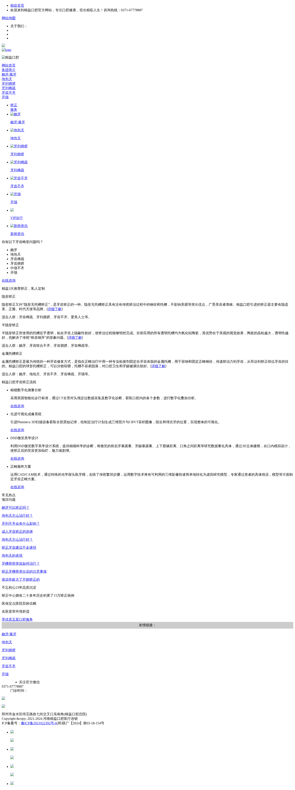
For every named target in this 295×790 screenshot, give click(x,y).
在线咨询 (9, 280)
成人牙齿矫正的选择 (17, 531)
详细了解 (55, 309)
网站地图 (9, 18)
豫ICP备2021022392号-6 (39, 723)
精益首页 (17, 5)
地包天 (7, 642)
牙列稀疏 (9, 658)
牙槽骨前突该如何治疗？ (21, 563)
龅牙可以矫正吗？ (15, 507)
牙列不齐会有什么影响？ (21, 523)
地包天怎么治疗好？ (17, 515)
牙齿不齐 (9, 666)
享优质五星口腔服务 (17, 619)
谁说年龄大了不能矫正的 (21, 579)
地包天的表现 (12, 555)
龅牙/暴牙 (9, 634)
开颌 (5, 674)
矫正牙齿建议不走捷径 (19, 547)
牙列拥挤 (9, 650)
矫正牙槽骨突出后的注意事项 (24, 571)
